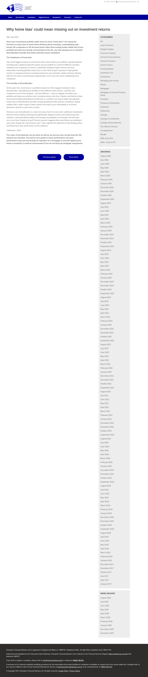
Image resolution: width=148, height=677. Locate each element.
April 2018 (104, 549)
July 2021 (104, 396)
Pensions (104, 99)
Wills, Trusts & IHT (108, 142)
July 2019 (104, 490)
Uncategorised (106, 131)
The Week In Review (109, 127)
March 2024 (105, 270)
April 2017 (104, 580)
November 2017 (107, 568)
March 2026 (105, 176)
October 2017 (106, 572)
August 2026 (105, 156)
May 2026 (104, 168)
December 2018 (107, 517)
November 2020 (107, 427)
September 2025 (107, 199)
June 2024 (104, 258)
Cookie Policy (63, 671)
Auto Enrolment (106, 45)
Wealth (103, 134)
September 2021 (107, 388)
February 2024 (106, 274)
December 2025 (107, 187)
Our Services (20, 17)
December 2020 (107, 423)
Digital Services (44, 17)
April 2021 (104, 407)
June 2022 (104, 352)
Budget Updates (107, 49)
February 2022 (106, 368)
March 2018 (105, 553)
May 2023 (104, 309)
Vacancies (67, 17)
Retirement (104, 111)
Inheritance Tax (106, 73)
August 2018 (105, 533)
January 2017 (106, 584)
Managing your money (109, 81)
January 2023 (106, 325)
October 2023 (106, 290)
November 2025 (107, 191)
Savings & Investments (109, 119)
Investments (105, 77)
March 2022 (105, 364)
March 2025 (105, 223)
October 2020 (106, 431)
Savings (103, 115)
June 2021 (104, 399)
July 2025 (104, 207)
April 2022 (104, 360)
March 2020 (105, 458)
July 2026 (104, 160)
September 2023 (107, 293)
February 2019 (106, 509)
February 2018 (106, 556)
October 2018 (106, 525)
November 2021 (107, 380)
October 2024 (106, 242)
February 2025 (106, 227)
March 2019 (105, 505)
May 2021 (104, 403)
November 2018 (107, 521)
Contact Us (78, 17)
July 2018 (104, 537)
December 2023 (107, 282)
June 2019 (104, 494)
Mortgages (104, 88)
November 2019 (107, 474)
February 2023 (106, 321)
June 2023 (104, 305)
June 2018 (104, 541)
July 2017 (104, 576)
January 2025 (106, 231)
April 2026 (104, 172)
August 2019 (105, 486)
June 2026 (104, 164)
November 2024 (107, 238)
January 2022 (106, 372)
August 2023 (105, 297)
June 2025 (104, 211)
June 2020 (104, 447)
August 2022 (105, 344)
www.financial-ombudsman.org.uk (69, 667)
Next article (73, 157)
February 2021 (106, 415)
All (101, 41)
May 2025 (104, 215)
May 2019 (104, 498)
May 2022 (104, 356)
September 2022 (107, 341)
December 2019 (107, 470)
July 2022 (104, 348)
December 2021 (107, 376)
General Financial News (110, 57)
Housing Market (106, 69)
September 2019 (107, 482)
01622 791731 (110, 2)
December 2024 (107, 235)
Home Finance (106, 65)
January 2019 (106, 513)
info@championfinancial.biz (127, 2)
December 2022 (107, 329)
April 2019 (104, 502)
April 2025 (104, 219)
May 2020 (104, 450)
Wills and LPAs (106, 138)
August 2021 (105, 392)
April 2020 (104, 454)
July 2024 (104, 254)
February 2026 (106, 180)
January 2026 (106, 184)
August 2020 (105, 439)
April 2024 (104, 266)
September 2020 (107, 435)
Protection (104, 107)
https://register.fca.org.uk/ (118, 654)
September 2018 (107, 529)
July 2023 (104, 301)
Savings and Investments (110, 123)
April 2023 (104, 313)
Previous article (49, 157)
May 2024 (104, 262)
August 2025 (105, 203)
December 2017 (107, 564)
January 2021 (106, 419)
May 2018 (104, 545)
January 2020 (106, 466)
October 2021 (106, 384)
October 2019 (106, 478)
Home (10, 17)
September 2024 (107, 246)
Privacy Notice (75, 671)
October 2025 (106, 195)
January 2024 (106, 278)
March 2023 (105, 317)
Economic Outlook (108, 53)
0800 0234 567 (106, 667)
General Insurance (108, 61)
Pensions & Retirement (109, 103)
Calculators (31, 17)
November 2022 (107, 333)
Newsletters (57, 17)
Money (103, 85)
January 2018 (106, 560)
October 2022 (106, 337)
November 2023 (107, 286)
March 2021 (105, 411)
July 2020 (104, 443)
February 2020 (106, 462)
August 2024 (105, 250)
